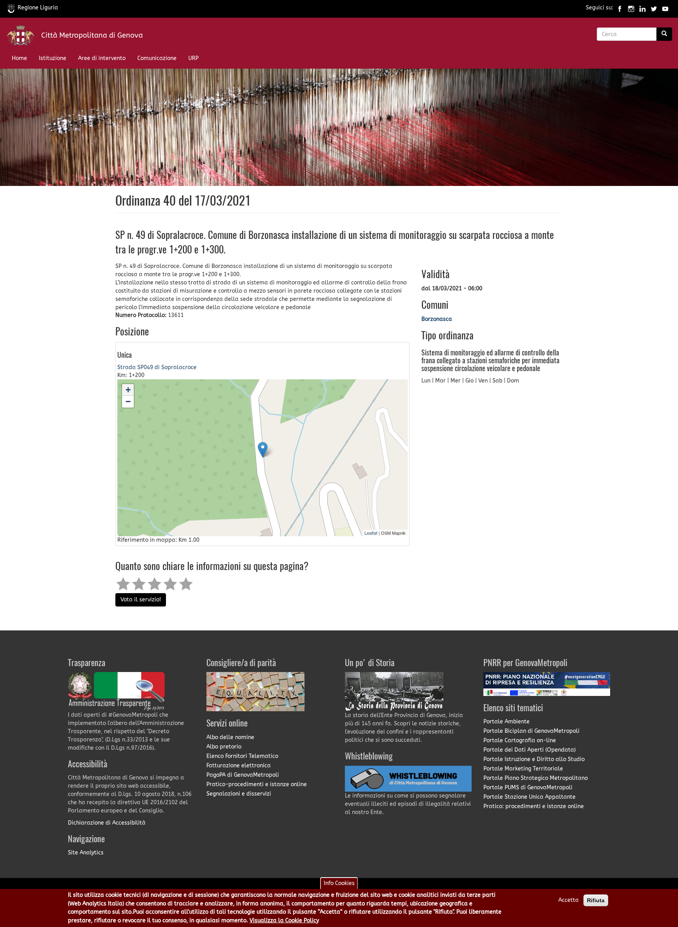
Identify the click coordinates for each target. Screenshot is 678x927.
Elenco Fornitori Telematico (242, 756)
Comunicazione (157, 58)
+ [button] (128, 390)
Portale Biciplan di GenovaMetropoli (531, 731)
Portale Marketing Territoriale (523, 768)
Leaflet (371, 533)
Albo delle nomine (230, 737)
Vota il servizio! (140, 599)
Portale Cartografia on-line (519, 740)
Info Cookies (339, 883)
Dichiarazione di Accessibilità (107, 823)
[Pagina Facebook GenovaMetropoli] (620, 7)
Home (19, 58)
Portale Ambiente (506, 721)
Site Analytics (86, 852)
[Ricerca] (664, 34)
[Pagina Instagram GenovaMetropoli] (631, 7)
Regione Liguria (38, 7)
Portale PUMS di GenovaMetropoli (527, 787)
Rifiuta (596, 900)
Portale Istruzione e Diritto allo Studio (534, 759)
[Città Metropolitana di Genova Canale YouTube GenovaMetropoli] (665, 7)
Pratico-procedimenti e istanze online (256, 784)
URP (193, 58)
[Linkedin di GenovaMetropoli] (642, 7)
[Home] (23, 37)
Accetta (568, 900)
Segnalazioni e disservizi (238, 793)
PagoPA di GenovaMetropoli (242, 775)
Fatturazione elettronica (238, 765)
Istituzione (52, 58)
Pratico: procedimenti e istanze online (533, 806)
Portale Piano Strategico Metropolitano (535, 778)
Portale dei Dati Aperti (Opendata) (529, 750)
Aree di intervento (102, 58)
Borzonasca (436, 319)
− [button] (128, 401)
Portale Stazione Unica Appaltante (529, 797)
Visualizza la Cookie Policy (284, 920)
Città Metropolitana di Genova (92, 35)
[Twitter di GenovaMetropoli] (654, 7)
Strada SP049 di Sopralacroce (157, 367)
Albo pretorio (223, 746)
